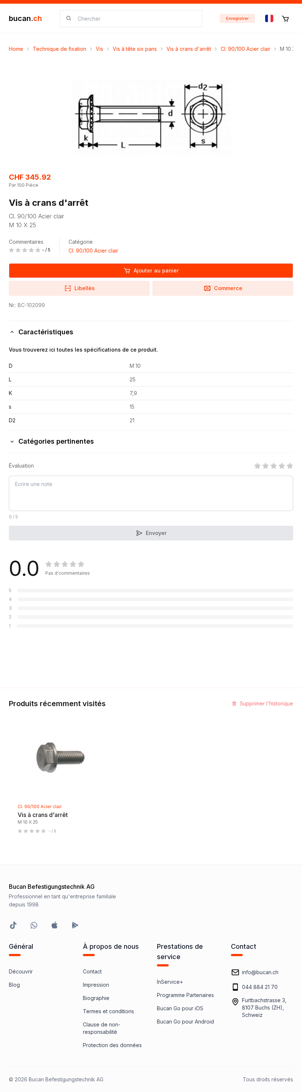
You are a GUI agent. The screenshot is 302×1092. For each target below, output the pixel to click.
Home (16, 49)
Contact (92, 971)
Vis (99, 49)
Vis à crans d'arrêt (188, 49)
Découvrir (21, 971)
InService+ (170, 982)
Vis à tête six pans (135, 49)
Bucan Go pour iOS (180, 1008)
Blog (14, 985)
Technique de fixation (59, 49)
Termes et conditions (108, 1011)
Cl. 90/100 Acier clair (245, 49)
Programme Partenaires (185, 995)
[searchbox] (135, 18)
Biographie (96, 998)
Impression (96, 985)
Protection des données (112, 1045)
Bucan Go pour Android (185, 1021)
